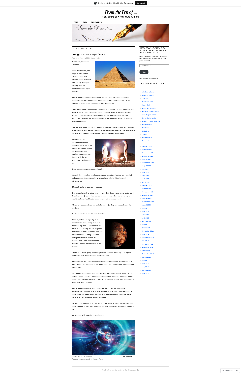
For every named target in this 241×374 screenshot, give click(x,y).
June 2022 (145, 172)
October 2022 (147, 159)
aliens (81, 359)
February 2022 (147, 185)
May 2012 (145, 267)
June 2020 (145, 211)
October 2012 (147, 250)
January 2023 (147, 149)
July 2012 (145, 260)
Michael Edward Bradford (151, 121)
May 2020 (145, 215)
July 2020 (145, 208)
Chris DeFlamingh (148, 95)
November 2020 (147, 195)
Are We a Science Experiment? (88, 54)
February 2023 (147, 146)
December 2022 (147, 153)
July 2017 (145, 224)
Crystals (145, 98)
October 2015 (147, 228)
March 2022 (146, 182)
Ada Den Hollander (148, 92)
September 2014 (148, 231)
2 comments (95, 58)
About (77, 22)
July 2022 (145, 169)
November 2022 (147, 156)
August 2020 (146, 205)
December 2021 (147, 192)
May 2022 (145, 176)
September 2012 (148, 254)
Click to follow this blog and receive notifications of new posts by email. (154, 50)
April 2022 (145, 179)
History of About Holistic (150, 111)
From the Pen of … (120, 12)
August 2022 (146, 166)
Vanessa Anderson (148, 141)
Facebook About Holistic (152, 83)
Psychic (144, 134)
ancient (87, 359)
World (101, 359)
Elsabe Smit (146, 105)
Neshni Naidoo (147, 124)
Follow (144, 72)
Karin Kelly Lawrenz (149, 115)
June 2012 (145, 263)
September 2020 (148, 202)
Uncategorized (147, 137)
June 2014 (145, 234)
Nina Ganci (145, 128)
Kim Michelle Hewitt (149, 118)
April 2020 (145, 218)
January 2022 (147, 189)
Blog (85, 22)
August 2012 (146, 257)
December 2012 (147, 244)
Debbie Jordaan (86, 356)
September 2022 (148, 163)
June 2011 (145, 273)
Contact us (96, 22)
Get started (141, 3)
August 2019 (146, 221)
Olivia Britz (145, 131)
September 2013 (148, 237)
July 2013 (145, 241)
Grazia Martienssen (149, 108)
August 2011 (146, 270)
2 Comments (128, 356)
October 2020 (147, 198)
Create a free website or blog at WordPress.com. (119, 370)
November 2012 (147, 247)
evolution (94, 359)
